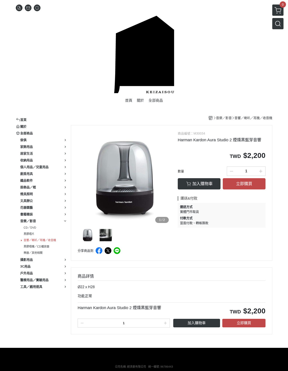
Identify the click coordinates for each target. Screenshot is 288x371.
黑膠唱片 (29, 234)
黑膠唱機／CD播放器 (36, 246)
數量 (181, 171)
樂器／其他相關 (33, 252)
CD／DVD (30, 227)
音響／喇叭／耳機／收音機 (40, 240)
